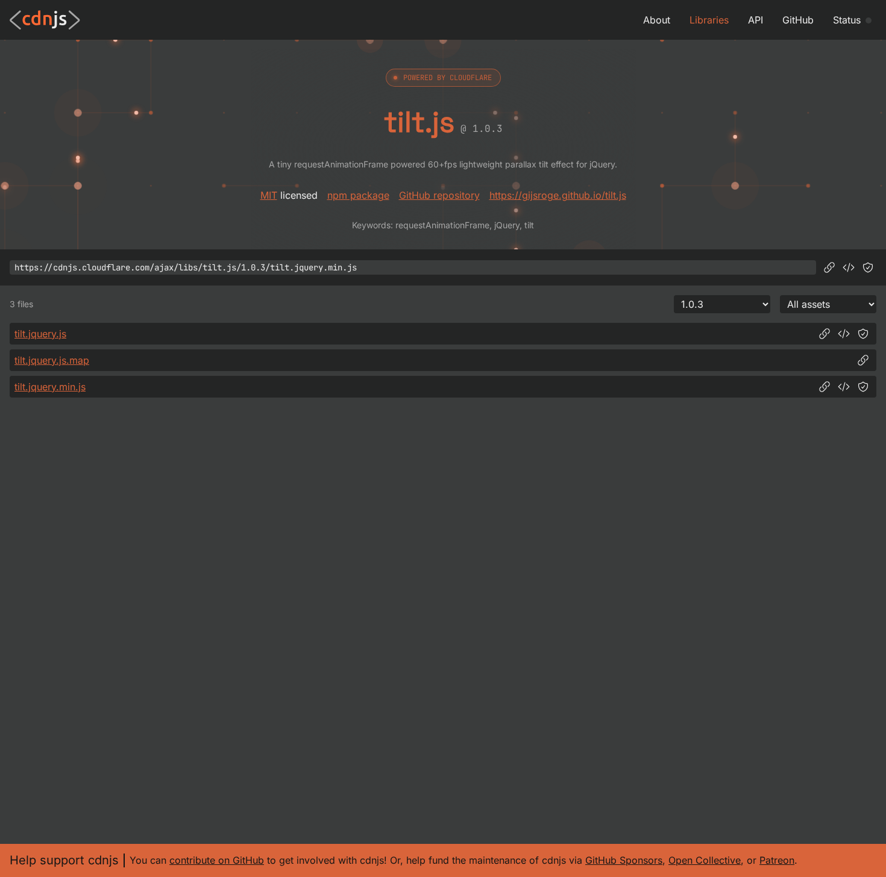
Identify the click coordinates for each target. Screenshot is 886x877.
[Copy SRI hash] (867, 267)
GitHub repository (439, 195)
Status (847, 20)
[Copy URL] (829, 267)
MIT (268, 195)
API (755, 20)
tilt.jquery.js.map (51, 360)
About (656, 20)
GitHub (798, 20)
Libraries (709, 20)
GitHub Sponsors (623, 860)
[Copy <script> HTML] (848, 267)
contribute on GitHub (216, 860)
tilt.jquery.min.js (50, 386)
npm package (358, 195)
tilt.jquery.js (40, 333)
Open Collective (704, 860)
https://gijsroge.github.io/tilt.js (557, 195)
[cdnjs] (45, 20)
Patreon (776, 860)
